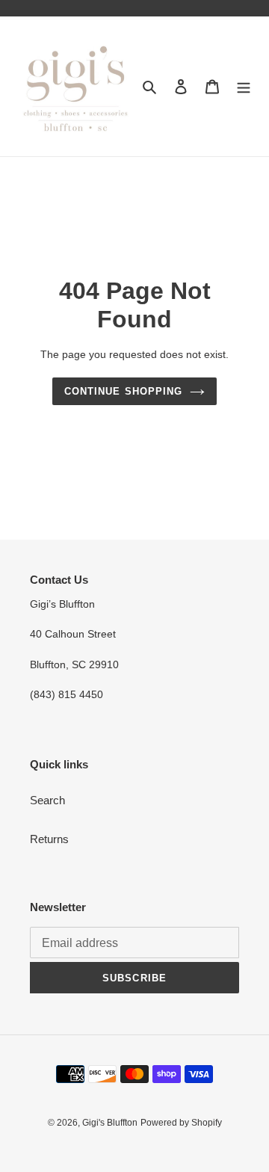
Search (47, 800)
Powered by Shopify (181, 1122)
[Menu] (243, 86)
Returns (49, 839)
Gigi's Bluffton (109, 1122)
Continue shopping (123, 391)
